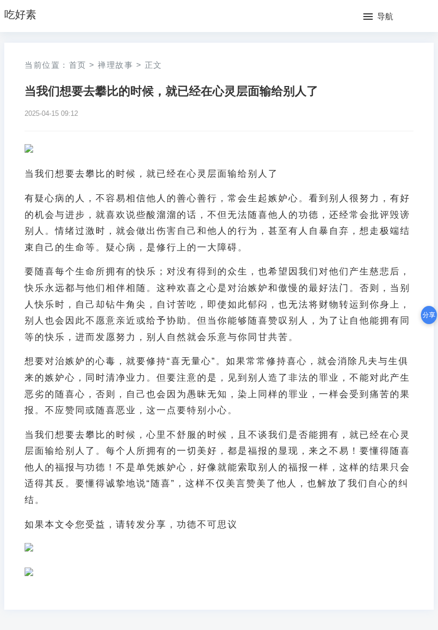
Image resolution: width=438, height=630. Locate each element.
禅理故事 (115, 64)
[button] (378, 17)
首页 (78, 64)
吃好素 (20, 14)
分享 (429, 315)
